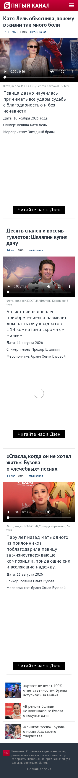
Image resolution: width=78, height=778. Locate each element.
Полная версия (39, 769)
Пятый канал (38, 32)
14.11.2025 (10, 32)
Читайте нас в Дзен (39, 210)
